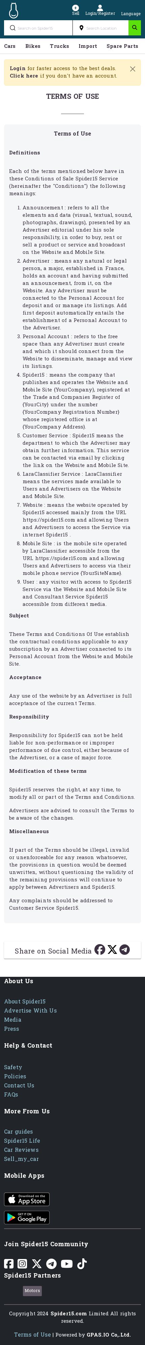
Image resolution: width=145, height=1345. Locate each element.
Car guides (18, 1132)
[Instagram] (22, 1266)
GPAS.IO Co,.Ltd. (109, 1335)
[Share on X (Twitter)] (113, 952)
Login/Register (100, 13)
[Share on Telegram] (124, 952)
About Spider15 (25, 1001)
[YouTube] (67, 1266)
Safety (13, 1067)
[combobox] (100, 27)
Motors (32, 1291)
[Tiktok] (82, 1266)
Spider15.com (69, 1313)
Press (11, 1029)
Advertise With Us (30, 1011)
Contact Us (19, 1085)
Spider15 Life (22, 1141)
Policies (15, 1076)
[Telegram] (51, 1266)
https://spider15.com (49, 520)
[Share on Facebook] (100, 952)
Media (12, 1020)
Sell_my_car (21, 1159)
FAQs (11, 1095)
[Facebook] (8, 1266)
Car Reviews (21, 1150)
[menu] (72, 46)
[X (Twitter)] (36, 1266)
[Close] (133, 69)
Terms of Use (32, 1335)
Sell (75, 13)
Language (131, 13)
